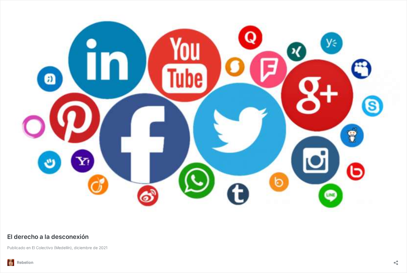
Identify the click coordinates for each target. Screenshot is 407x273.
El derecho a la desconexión (48, 236)
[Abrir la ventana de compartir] (396, 261)
